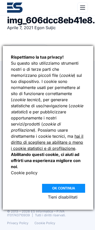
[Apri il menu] (82, 7)
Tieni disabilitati (63, 197)
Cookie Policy (44, 223)
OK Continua (63, 188)
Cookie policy (24, 172)
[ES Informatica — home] (15, 8)
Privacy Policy (17, 223)
